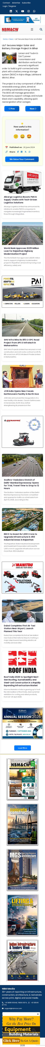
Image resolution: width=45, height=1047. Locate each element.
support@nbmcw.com (13, 1008)
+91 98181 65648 (11, 1003)
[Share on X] (25, 151)
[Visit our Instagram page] (28, 11)
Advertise (16, 3)
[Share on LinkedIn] (21, 151)
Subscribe (26, 3)
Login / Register (9, 6)
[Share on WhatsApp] (29, 151)
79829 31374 (22, 1003)
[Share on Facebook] (17, 151)
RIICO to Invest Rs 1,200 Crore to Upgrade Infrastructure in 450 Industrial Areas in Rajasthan (20, 537)
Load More (22, 748)
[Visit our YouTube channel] (23, 11)
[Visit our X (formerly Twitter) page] (16, 11)
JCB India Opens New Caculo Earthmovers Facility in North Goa (21, 392)
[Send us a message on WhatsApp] (34, 11)
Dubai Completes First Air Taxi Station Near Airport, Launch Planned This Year (19, 628)
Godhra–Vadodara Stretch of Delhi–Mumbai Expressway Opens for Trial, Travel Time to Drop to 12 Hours (21, 484)
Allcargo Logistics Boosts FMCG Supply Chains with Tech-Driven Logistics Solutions (20, 199)
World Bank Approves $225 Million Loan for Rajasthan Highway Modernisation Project (21, 251)
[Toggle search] (41, 29)
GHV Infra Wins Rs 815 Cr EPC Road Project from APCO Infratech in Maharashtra (21, 342)
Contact (6, 3)
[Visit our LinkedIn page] (11, 11)
